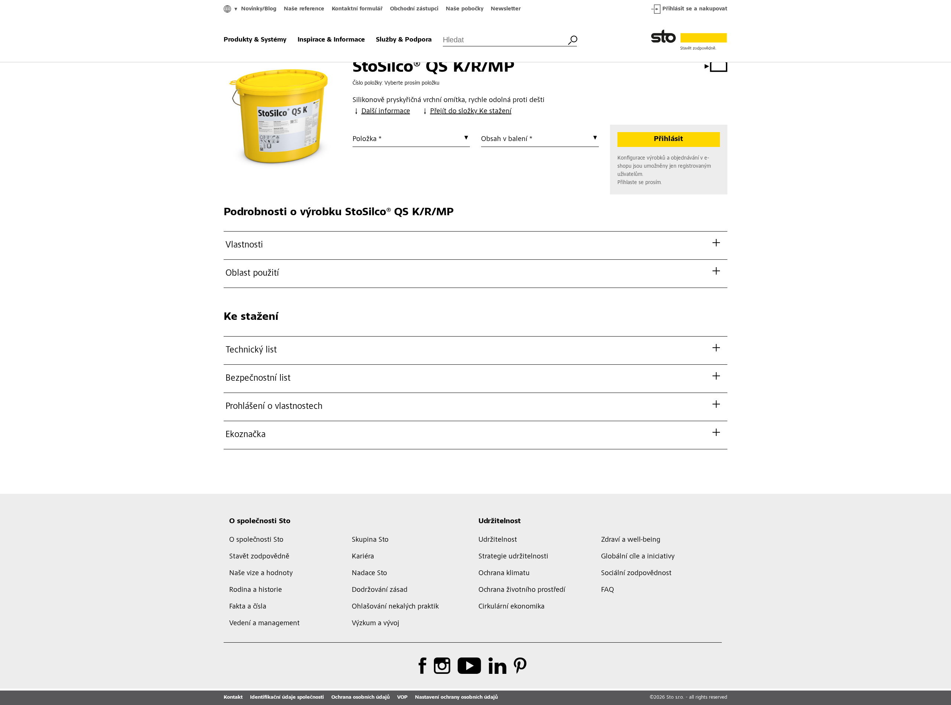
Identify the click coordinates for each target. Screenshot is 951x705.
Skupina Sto (370, 540)
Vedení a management (264, 623)
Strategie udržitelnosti (513, 557)
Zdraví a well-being (630, 540)
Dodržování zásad (380, 590)
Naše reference (304, 9)
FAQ (607, 590)
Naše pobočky (464, 9)
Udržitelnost (499, 521)
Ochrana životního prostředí (521, 590)
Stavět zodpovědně (259, 557)
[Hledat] (572, 39)
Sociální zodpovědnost (636, 573)
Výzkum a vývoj (375, 623)
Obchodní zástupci (414, 9)
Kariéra (363, 557)
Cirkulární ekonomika (511, 607)
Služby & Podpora (404, 40)
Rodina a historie (255, 590)
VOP (402, 697)
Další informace (385, 111)
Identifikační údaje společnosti (287, 697)
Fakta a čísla (247, 607)
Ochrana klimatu (504, 573)
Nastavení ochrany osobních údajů (456, 697)
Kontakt (233, 697)
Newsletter (506, 9)
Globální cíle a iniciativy (638, 557)
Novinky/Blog (258, 9)
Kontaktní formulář (357, 9)
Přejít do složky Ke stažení (471, 111)
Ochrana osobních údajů (360, 697)
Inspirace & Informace (331, 40)
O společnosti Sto (260, 521)
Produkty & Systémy (255, 40)
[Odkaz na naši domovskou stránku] (689, 40)
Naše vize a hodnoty (261, 573)
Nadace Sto (369, 573)
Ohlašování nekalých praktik (395, 607)
